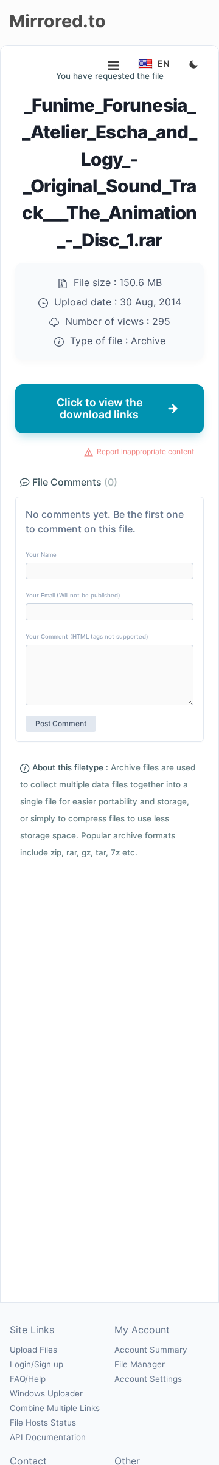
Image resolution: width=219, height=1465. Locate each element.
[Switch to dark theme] (193, 65)
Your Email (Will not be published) (73, 595)
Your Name (41, 554)
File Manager (139, 1364)
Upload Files (33, 1350)
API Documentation (48, 1437)
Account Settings (148, 1379)
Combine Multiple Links (55, 1408)
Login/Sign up (36, 1364)
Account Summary (150, 1350)
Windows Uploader (46, 1393)
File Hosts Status (43, 1422)
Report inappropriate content (145, 451)
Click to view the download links (99, 408)
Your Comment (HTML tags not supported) (87, 636)
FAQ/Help (28, 1379)
